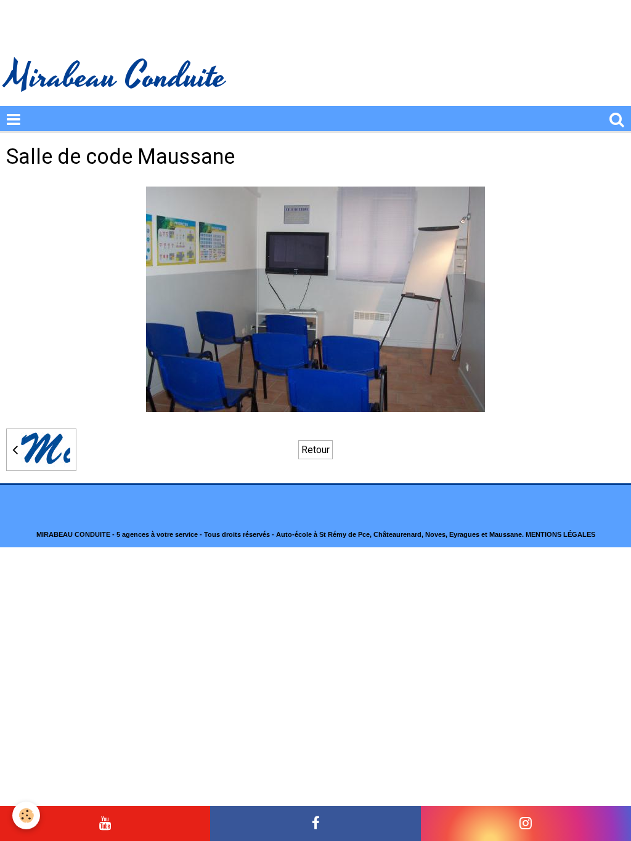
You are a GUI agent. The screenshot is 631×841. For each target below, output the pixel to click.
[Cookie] (26, 815)
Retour (315, 450)
